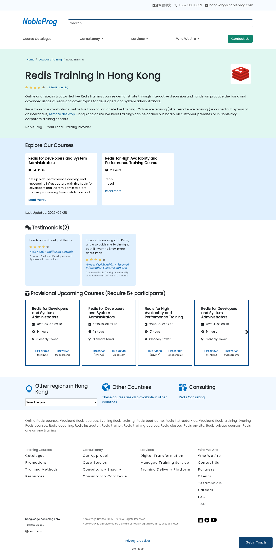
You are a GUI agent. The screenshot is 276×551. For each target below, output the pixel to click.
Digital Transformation (161, 455)
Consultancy (90, 38)
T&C (202, 503)
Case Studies (95, 462)
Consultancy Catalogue (105, 476)
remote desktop (62, 114)
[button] (245, 332)
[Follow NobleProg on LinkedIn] (200, 519)
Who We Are (186, 38)
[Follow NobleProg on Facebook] (206, 519)
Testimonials (210, 483)
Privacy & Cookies (138, 541)
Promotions (36, 462)
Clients (204, 476)
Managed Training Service (164, 462)
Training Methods (41, 469)
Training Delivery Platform (165, 469)
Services (138, 38)
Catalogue (35, 455)
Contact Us (240, 38)
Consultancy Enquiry (102, 469)
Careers (205, 490)
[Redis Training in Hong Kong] (43, 21)
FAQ (202, 497)
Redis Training (75, 59)
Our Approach (96, 455)
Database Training (50, 59)
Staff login (138, 548)
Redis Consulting (192, 397)
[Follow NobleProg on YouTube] (214, 519)
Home (30, 59)
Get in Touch (256, 542)
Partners (206, 469)
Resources (35, 476)
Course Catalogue (37, 38)
